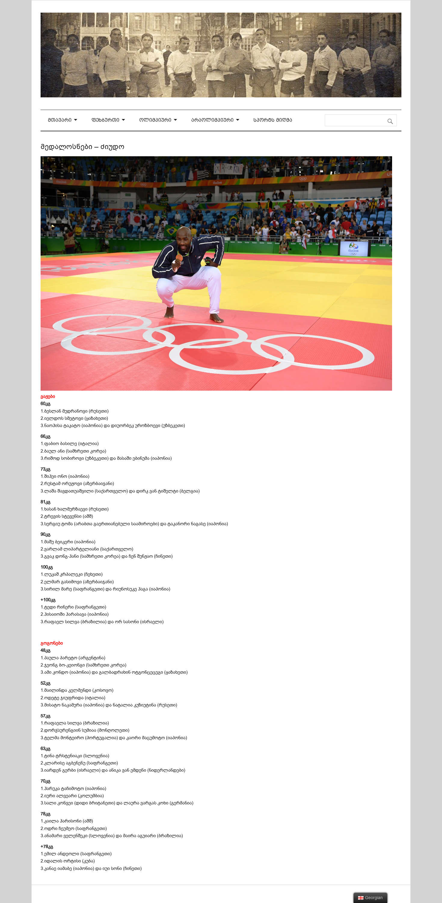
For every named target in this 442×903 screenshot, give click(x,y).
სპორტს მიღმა (272, 120)
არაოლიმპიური (212, 120)
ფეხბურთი (105, 120)
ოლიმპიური (155, 120)
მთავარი (60, 120)
